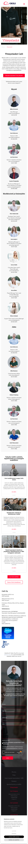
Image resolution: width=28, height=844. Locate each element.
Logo (9, 2)
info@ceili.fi (14, 697)
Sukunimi (4, 711)
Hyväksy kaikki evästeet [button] (14, 836)
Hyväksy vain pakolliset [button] (14, 840)
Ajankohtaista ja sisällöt (14, 784)
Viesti (3, 724)
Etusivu (3, 47)
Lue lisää (14, 831)
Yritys (14, 775)
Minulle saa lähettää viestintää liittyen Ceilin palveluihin (13, 743)
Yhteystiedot (14, 787)
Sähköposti (4, 717)
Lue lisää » (14, 491)
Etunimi (4, 704)
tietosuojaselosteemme (12, 748)
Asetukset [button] (14, 833)
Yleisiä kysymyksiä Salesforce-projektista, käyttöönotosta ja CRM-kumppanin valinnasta (14, 551)
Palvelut (14, 781)
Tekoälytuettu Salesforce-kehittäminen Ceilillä (14, 513)
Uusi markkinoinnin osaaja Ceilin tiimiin (14, 479)
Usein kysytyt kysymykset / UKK (14, 778)
